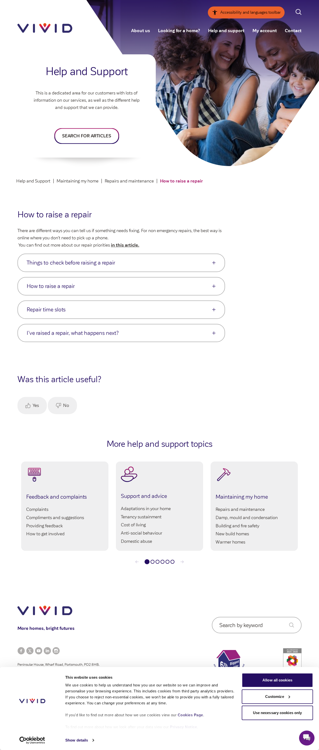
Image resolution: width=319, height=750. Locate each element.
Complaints (37, 509)
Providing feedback (44, 525)
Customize (274, 696)
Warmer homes (230, 542)
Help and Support (33, 181)
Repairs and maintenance (129, 181)
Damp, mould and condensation (247, 517)
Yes (36, 405)
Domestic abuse (136, 541)
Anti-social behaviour (141, 533)
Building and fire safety (237, 525)
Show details (76, 740)
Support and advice (144, 496)
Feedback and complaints (56, 497)
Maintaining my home (77, 181)
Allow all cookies (277, 680)
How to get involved (45, 533)
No (66, 405)
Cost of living (133, 524)
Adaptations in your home (146, 508)
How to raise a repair (181, 181)
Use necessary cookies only (277, 713)
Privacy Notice (183, 727)
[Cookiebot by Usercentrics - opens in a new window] (32, 740)
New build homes (232, 533)
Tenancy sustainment (141, 516)
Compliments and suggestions (55, 517)
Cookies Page (190, 715)
